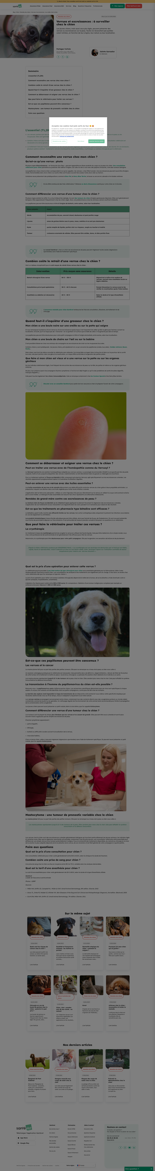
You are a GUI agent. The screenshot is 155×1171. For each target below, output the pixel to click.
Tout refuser (81, 141)
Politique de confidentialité (67, 136)
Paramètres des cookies (59, 141)
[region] (78, 131)
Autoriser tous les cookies (96, 141)
